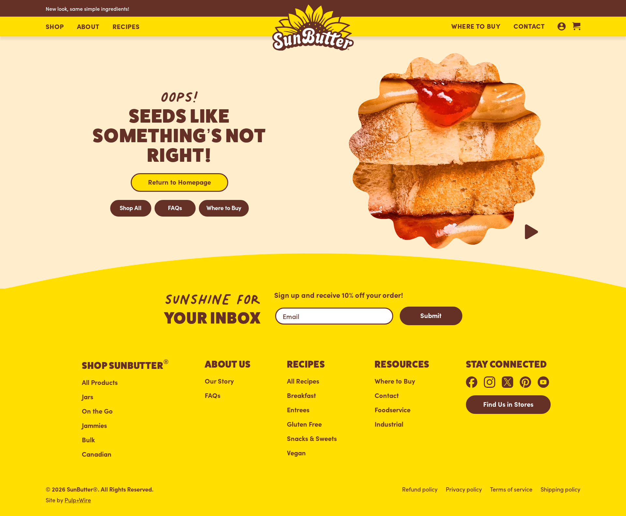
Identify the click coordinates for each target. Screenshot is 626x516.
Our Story (219, 381)
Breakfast (301, 395)
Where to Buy (475, 25)
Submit (430, 315)
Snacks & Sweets (312, 438)
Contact (529, 25)
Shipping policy (560, 489)
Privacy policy (464, 489)
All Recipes (303, 381)
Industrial (389, 424)
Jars (87, 397)
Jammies (94, 425)
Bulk (88, 440)
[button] (55, 26)
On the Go (97, 411)
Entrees (298, 410)
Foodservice (392, 410)
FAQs (175, 208)
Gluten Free (304, 424)
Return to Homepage (179, 181)
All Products (100, 382)
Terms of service (511, 489)
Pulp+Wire (78, 500)
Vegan (296, 453)
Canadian (97, 454)
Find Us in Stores (508, 404)
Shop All (131, 208)
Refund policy (420, 489)
